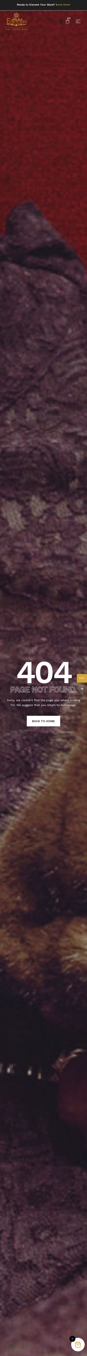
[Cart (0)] (67, 21)
